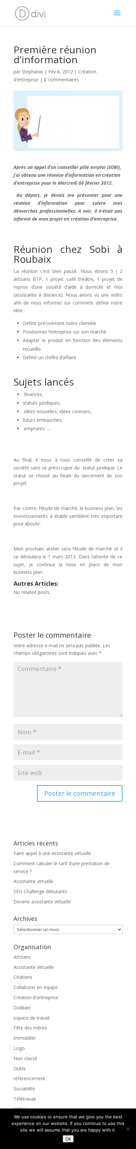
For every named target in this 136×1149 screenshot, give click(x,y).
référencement (29, 1078)
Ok (68, 1138)
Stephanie (32, 71)
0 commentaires (61, 79)
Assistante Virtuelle (34, 967)
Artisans (22, 957)
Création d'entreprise (36, 997)
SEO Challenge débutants (40, 891)
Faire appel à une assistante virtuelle (52, 853)
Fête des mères (30, 1028)
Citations (23, 977)
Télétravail (25, 1099)
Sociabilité (24, 1088)
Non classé (25, 1058)
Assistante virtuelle (33, 881)
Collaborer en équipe (36, 987)
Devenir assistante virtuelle (42, 901)
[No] (127, 1129)
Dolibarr (22, 1007)
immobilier (25, 1038)
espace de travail (32, 1018)
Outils (20, 1068)
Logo (19, 1048)
